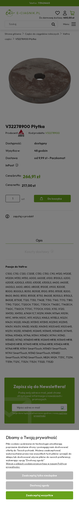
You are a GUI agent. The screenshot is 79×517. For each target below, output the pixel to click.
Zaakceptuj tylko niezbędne (39, 475)
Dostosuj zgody (39, 485)
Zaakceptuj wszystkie (39, 495)
